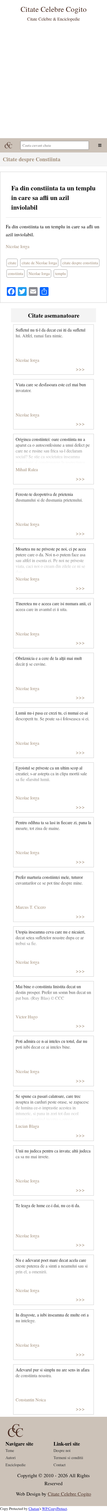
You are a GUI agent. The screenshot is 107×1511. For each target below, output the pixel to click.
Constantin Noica (31, 1399)
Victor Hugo (27, 1017)
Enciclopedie (15, 1464)
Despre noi (62, 1450)
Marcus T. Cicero (31, 907)
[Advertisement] (53, 81)
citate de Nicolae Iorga (39, 262)
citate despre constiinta (80, 262)
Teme (9, 1450)
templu (60, 273)
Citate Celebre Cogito (69, 1493)
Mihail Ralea (27, 469)
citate (12, 262)
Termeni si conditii (68, 1457)
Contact (60, 1464)
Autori (10, 1457)
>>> (80, 368)
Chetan (34, 1508)
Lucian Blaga (27, 1126)
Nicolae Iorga (17, 246)
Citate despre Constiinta (31, 159)
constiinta (15, 273)
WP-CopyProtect (54, 1508)
